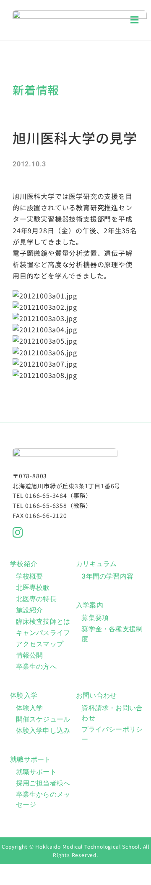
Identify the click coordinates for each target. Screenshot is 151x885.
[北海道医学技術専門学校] (80, 14)
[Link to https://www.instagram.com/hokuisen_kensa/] (73, 532)
